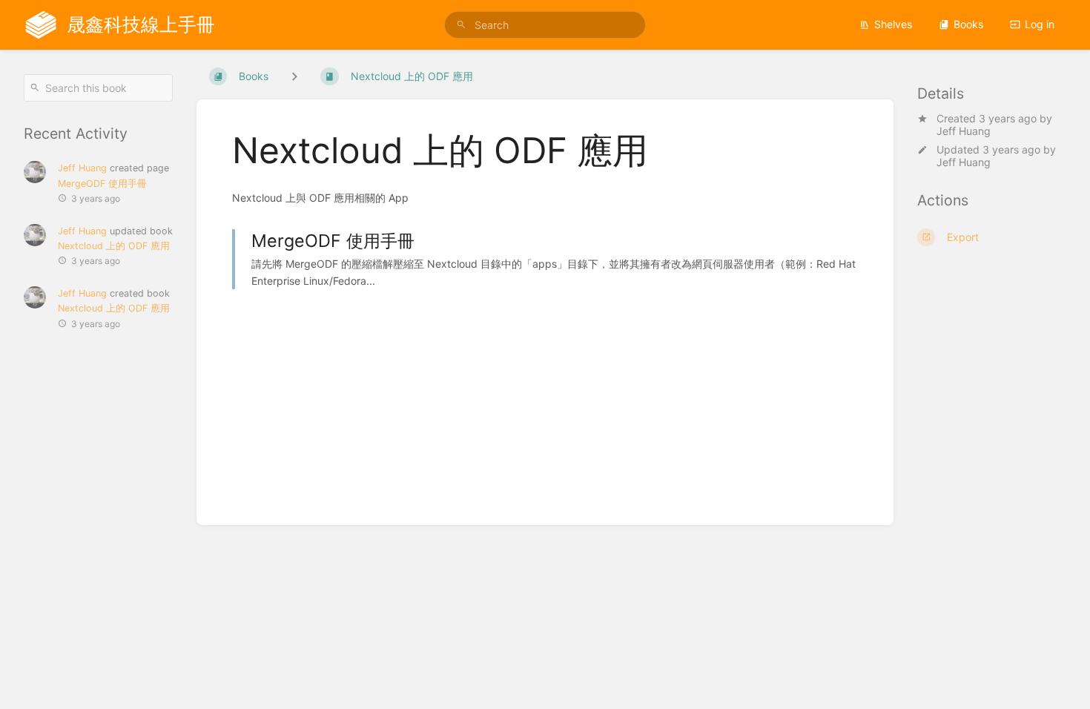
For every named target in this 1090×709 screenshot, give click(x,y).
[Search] (461, 25)
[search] (545, 25)
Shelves (893, 24)
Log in (1039, 24)
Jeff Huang (964, 131)
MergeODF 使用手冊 (102, 183)
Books (968, 24)
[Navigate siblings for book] (294, 76)
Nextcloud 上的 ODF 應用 (114, 245)
